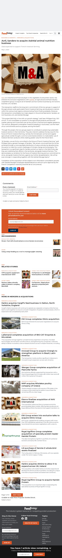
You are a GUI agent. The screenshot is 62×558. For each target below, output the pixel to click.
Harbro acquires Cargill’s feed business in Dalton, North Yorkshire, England (28, 304)
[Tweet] (14, 168)
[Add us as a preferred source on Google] (22, 168)
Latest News (6, 280)
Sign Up (13, 230)
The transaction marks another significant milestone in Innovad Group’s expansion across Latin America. (40, 359)
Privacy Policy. (23, 227)
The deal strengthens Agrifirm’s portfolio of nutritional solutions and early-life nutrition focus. (39, 439)
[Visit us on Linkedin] (26, 518)
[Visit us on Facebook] (22, 518)
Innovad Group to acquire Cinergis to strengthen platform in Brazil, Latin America (39, 353)
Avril (3, 98)
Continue (39, 554)
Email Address (32, 187)
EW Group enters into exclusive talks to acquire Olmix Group (41, 416)
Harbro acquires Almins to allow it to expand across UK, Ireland (39, 465)
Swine (3, 249)
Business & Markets (8, 37)
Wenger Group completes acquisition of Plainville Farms (41, 368)
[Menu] (58, 33)
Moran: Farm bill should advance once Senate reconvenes (22, 241)
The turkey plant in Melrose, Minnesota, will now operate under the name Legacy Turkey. (40, 454)
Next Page (17, 495)
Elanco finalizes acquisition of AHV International (38, 400)
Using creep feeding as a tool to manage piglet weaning (22, 251)
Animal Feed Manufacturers (41, 270)
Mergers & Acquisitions (25, 37)
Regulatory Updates (8, 239)
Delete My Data (31, 523)
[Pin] (18, 168)
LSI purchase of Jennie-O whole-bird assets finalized (39, 449)
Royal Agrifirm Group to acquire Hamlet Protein (40, 481)
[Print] (3, 168)
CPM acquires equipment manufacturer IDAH (11, 273)
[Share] (6, 168)
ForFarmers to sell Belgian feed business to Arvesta (41, 273)
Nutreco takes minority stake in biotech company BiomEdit (11, 284)
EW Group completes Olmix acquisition (40, 319)
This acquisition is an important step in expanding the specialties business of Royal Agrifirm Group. (39, 485)
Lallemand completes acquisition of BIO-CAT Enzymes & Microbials (28, 336)
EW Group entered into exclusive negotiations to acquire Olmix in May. (40, 322)
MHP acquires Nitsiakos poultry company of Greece (37, 384)
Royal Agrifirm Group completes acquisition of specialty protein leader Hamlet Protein (40, 433)
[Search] (55, 33)
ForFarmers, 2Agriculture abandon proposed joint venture (40, 284)
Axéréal (31, 100)
